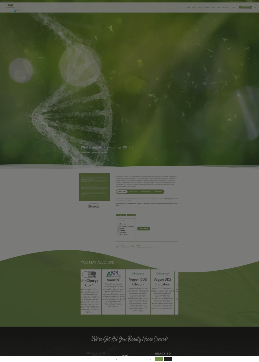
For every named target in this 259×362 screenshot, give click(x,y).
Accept (159, 359)
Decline (168, 359)
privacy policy (150, 359)
